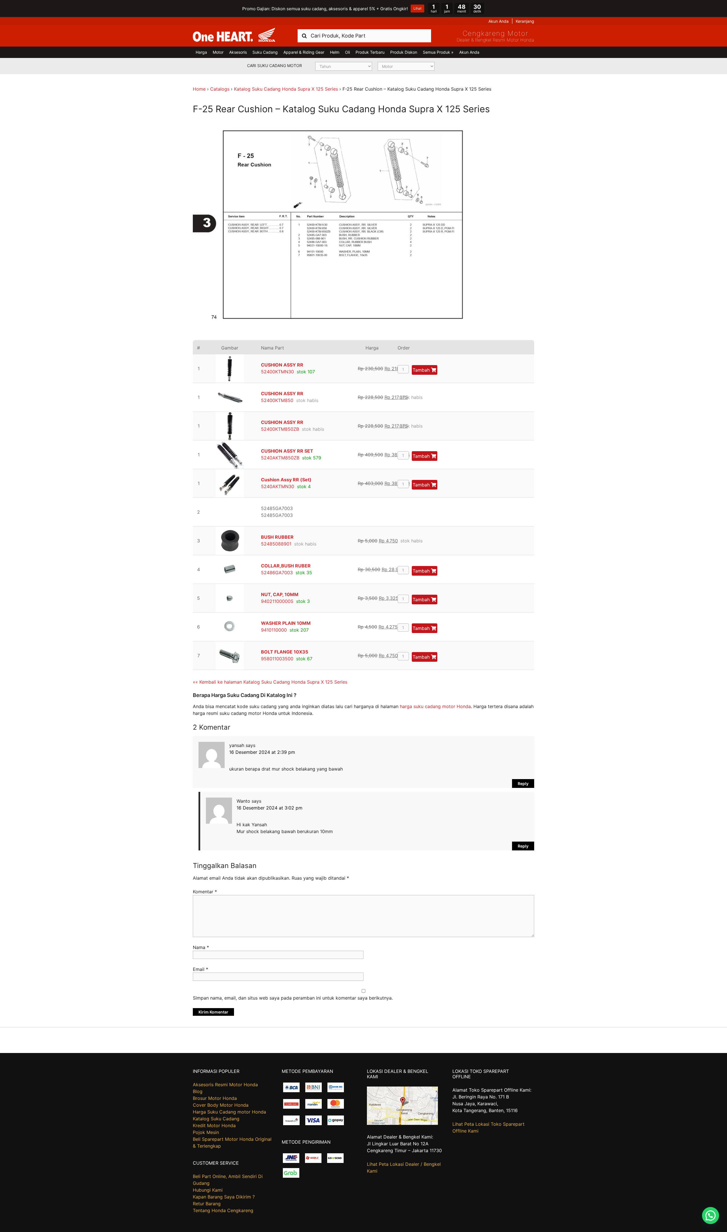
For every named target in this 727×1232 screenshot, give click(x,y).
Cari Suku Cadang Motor (274, 65)
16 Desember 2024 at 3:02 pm (269, 808)
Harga (201, 52)
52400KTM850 (277, 400)
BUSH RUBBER (277, 537)
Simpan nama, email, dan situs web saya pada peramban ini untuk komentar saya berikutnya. (293, 998)
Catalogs (219, 89)
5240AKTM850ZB (280, 458)
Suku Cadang (265, 52)
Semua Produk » (438, 52)
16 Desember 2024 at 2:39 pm (262, 752)
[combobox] (364, 36)
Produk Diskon (403, 52)
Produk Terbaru (370, 52)
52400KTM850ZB (280, 429)
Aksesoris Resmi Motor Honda (225, 1084)
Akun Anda (498, 21)
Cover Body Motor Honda (220, 1105)
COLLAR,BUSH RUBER (286, 566)
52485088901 (276, 544)
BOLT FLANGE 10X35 (284, 652)
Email (200, 969)
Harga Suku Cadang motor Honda (229, 1112)
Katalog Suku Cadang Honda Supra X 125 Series (286, 89)
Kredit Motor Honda (214, 1125)
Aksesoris (238, 52)
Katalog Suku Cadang (216, 1118)
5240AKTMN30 (277, 486)
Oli (347, 52)
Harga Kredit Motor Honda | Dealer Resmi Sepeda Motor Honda (234, 35)
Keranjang (525, 21)
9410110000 (274, 630)
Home (199, 89)
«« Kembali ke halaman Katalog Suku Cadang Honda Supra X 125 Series (270, 682)
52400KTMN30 (277, 371)
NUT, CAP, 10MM (279, 594)
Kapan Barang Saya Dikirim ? (224, 1197)
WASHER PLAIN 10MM (286, 623)
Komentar (205, 891)
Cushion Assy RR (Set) (286, 479)
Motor (218, 52)
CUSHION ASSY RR (282, 365)
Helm (334, 52)
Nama (201, 947)
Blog (197, 1091)
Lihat (417, 8)
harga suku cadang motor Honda (435, 706)
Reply (523, 783)
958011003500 (277, 658)
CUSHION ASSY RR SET (287, 451)
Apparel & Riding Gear (303, 52)
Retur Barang (207, 1203)
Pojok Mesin (206, 1132)
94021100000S (277, 601)
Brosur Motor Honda (215, 1098)
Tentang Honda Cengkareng (223, 1210)
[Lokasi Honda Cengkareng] (402, 1123)
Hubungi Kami (208, 1190)
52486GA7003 (277, 572)
